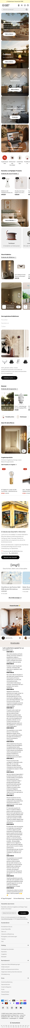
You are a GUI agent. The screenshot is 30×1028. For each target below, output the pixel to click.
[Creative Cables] (7, 269)
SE (18, 1026)
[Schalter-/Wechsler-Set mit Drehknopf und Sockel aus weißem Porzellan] (18, 361)
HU (28, 1025)
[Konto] (22, 5)
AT (3, 1025)
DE (13, 1025)
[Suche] (27, 9)
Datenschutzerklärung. (22, 919)
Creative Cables (8, 1013)
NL (8, 1026)
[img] (15, 652)
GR (23, 1025)
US (25, 1026)
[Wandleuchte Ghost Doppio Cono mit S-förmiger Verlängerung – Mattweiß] (21, 183)
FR (20, 1025)
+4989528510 (14, 553)
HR (25, 1025)
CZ (11, 1025)
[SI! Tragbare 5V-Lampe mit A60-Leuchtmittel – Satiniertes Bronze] (11, 477)
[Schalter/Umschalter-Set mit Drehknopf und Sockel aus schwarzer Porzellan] (11, 361)
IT (4, 1026)
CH (8, 1025)
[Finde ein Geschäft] (19, 5)
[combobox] (15, 9)
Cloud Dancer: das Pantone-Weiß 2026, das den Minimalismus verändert (10, 589)
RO (13, 1026)
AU (1, 1025)
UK (22, 1026)
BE (6, 1025)
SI (20, 1026)
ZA (27, 1026)
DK (16, 1025)
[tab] (4, 320)
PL (11, 1026)
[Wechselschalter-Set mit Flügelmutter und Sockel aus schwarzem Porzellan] (25, 361)
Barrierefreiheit (16, 1023)
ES (18, 1025)
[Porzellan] (15, 343)
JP (6, 1026)
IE (2, 1026)
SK (16, 1026)
